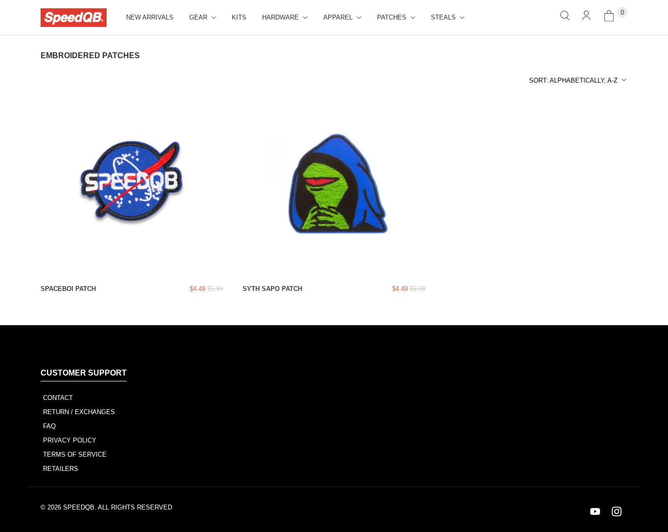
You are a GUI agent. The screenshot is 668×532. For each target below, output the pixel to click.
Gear (198, 17)
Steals (443, 17)
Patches (391, 17)
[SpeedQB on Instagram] (616, 511)
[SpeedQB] (74, 17)
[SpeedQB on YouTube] (595, 511)
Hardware (280, 17)
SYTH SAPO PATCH (272, 288)
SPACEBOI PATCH (68, 288)
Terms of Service (75, 454)
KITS (239, 17)
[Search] (565, 17)
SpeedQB (78, 507)
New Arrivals (150, 17)
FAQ (49, 426)
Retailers (60, 468)
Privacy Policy (69, 440)
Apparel (338, 17)
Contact (58, 397)
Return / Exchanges (79, 412)
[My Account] (586, 17)
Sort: (573, 80)
